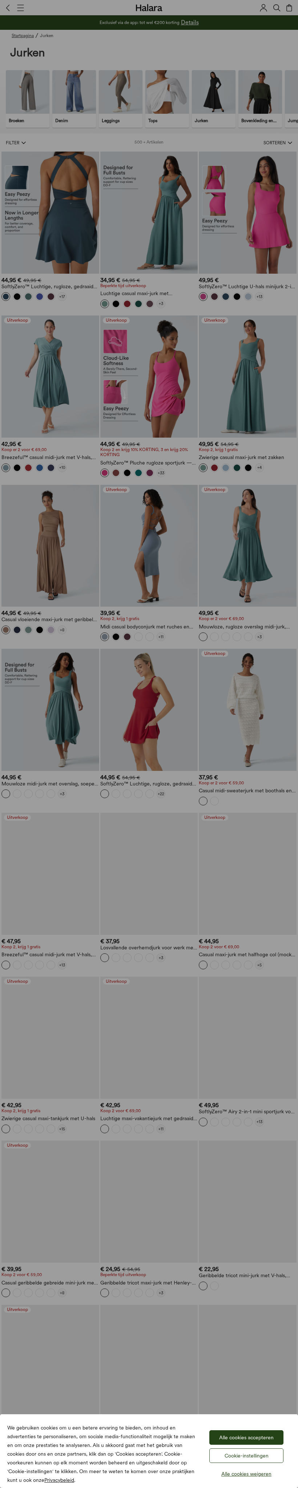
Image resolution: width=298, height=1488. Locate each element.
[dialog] (149, 744)
